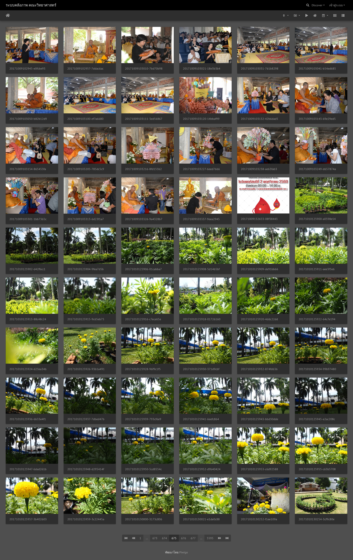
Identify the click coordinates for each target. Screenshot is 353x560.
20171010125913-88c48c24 (27, 319)
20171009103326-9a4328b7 (143, 219)
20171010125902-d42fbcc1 (27, 269)
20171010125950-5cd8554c (143, 469)
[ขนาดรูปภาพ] (296, 15)
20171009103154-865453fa (27, 169)
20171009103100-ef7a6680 (85, 119)
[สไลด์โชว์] (306, 15)
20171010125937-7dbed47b (85, 419)
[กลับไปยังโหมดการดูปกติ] (315, 15)
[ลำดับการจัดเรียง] (285, 15)
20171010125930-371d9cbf (201, 369)
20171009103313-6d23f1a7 (85, 219)
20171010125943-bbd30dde (259, 419)
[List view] (343, 15)
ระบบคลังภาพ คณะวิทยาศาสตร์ (31, 5)
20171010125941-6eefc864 (201, 419)
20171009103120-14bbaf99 (201, 119)
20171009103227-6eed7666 (201, 169)
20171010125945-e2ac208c (317, 419)
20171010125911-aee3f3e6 (317, 269)
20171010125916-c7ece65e (143, 319)
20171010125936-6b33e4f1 (27, 419)
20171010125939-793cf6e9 (143, 419)
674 (164, 538)
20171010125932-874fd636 (259, 369)
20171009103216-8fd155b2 (143, 169)
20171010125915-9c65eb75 (85, 319)
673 (154, 538)
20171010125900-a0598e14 (317, 219)
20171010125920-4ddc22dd (259, 319)
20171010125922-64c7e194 (317, 319)
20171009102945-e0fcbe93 (27, 68)
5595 (210, 538)
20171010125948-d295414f (85, 469)
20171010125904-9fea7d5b (85, 269)
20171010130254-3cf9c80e (316, 519)
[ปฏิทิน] (325, 15)
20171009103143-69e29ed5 (317, 119)
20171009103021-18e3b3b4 (201, 68)
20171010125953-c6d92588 (259, 469)
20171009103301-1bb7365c (28, 219)
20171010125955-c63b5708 (317, 469)
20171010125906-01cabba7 (143, 269)
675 (174, 538)
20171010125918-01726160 (201, 319)
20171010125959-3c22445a (85, 519)
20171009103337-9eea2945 (201, 219)
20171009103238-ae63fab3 (259, 169)
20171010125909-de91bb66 (259, 269)
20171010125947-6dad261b (28, 469)
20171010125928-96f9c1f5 (143, 369)
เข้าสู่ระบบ (336, 5)
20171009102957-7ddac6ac (85, 68)
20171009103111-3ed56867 (143, 119)
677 (193, 538)
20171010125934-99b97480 (317, 369)
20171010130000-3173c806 (143, 519)
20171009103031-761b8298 (259, 68)
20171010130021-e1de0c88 (201, 519)
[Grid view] (335, 15)
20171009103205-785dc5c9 (85, 169)
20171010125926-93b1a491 (86, 369)
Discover (317, 5)
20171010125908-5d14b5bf (201, 269)
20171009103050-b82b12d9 (28, 119)
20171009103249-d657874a (317, 169)
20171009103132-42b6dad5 (259, 119)
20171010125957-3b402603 (28, 519)
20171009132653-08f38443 (259, 219)
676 (183, 538)
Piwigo (183, 552)
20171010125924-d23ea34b (28, 369)
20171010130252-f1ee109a (259, 519)
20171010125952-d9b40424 (201, 469)
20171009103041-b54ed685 (317, 68)
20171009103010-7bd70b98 (144, 68)
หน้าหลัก (8, 15)
